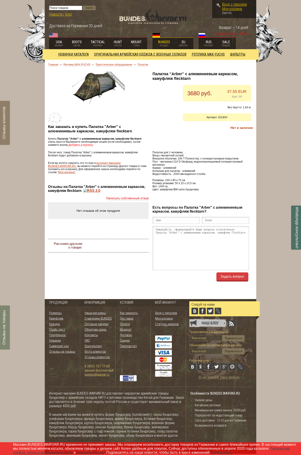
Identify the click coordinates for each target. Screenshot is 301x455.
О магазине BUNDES (98, 318)
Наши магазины (95, 313)
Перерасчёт (128, 346)
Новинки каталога (73, 54)
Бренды (54, 324)
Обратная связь (96, 329)
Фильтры (237, 54)
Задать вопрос (232, 276)
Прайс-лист (57, 329)
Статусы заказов (167, 324)
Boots (77, 43)
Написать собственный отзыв (127, 198)
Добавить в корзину (81, 144)
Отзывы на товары (62, 352)
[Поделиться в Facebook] (112, 245)
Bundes (164, 43)
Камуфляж (56, 318)
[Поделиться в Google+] (128, 245)
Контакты (91, 335)
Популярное (57, 335)
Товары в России (90, 452)
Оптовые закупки (96, 324)
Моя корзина (232, 9)
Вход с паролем (234, 4)
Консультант (93, 346)
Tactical (98, 43)
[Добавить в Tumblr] (116, 253)
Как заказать (129, 313)
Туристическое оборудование (113, 64)
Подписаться (221, 452)
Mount (136, 43)
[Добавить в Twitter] (120, 245)
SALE (226, 43)
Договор (126, 335)
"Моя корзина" (66, 172)
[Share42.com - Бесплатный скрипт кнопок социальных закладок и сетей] (124, 253)
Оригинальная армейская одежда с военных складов (140, 54)
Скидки (125, 341)
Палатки (142, 64)
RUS (208, 43)
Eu (183, 43)
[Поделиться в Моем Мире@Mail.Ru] (136, 245)
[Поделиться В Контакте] (96, 245)
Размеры (55, 313)
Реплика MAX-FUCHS (208, 54)
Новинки (55, 341)
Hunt (118, 43)
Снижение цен (59, 346)
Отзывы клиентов (97, 357)
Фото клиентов (95, 352)
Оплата (125, 324)
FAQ (87, 341)
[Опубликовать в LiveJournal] (144, 245)
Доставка (126, 318)
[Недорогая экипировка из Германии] (153, 23)
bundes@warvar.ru (97, 374)
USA (59, 43)
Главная (53, 64)
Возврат (126, 329)
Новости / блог (60, 14)
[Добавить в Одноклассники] (104, 245)
